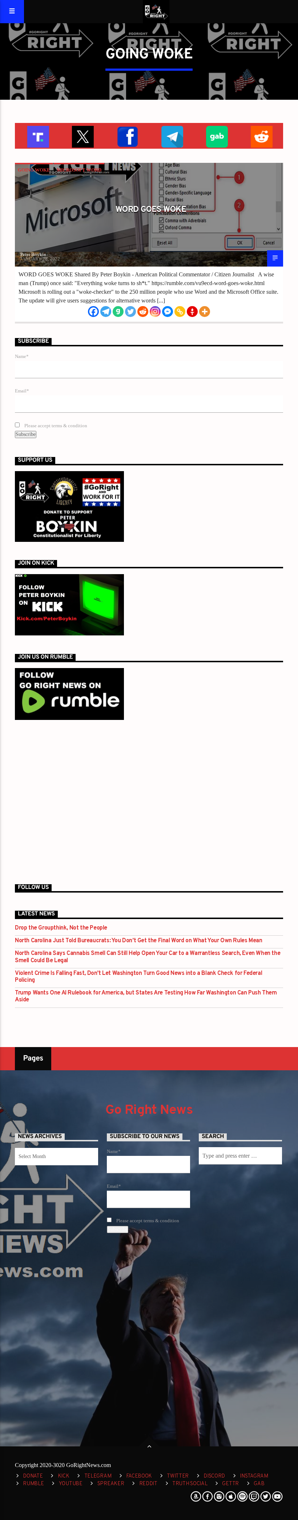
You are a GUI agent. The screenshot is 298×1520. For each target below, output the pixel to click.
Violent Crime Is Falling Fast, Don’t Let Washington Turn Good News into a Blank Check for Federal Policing (138, 977)
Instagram (254, 1476)
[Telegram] (105, 311)
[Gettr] (192, 311)
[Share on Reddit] (260, 136)
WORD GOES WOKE (151, 210)
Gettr (230, 1483)
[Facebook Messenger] (167, 311)
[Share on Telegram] (171, 136)
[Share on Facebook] (126, 136)
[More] (204, 311)
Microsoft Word (79, 170)
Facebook (139, 1476)
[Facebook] (93, 311)
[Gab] (118, 311)
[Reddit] (142, 311)
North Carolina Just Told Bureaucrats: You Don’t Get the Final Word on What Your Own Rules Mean (138, 941)
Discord (214, 1476)
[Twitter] (130, 311)
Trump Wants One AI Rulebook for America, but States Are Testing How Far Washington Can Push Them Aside (146, 997)
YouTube (70, 1483)
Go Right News (149, 1110)
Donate (33, 1476)
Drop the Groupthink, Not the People (61, 928)
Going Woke (34, 170)
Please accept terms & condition (55, 425)
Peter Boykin (33, 254)
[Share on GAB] (216, 136)
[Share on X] (82, 136)
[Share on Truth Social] (37, 136)
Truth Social (190, 1483)
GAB (259, 1483)
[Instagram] (155, 311)
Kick (63, 1476)
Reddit (148, 1483)
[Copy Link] (179, 311)
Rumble (33, 1483)
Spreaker (110, 1483)
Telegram (98, 1476)
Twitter (178, 1476)
